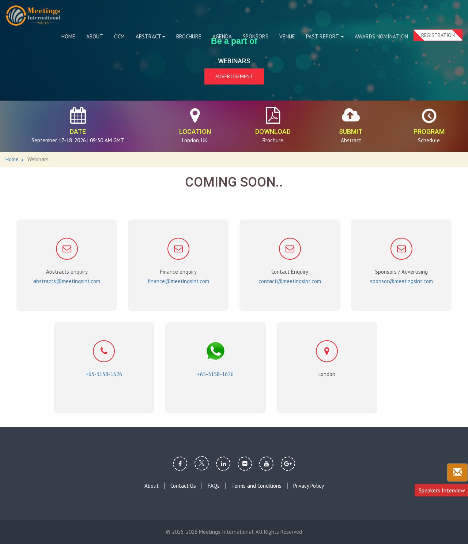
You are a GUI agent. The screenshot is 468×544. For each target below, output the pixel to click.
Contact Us (183, 486)
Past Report (323, 36)
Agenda (222, 36)
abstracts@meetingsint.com (66, 281)
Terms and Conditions (256, 486)
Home (68, 36)
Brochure (188, 36)
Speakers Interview (442, 490)
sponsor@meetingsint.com (401, 281)
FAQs (214, 486)
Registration (438, 35)
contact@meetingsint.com (289, 281)
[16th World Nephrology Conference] (32, 15)
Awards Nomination (381, 36)
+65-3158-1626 (104, 374)
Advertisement (234, 76)
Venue (287, 36)
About (94, 36)
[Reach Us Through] (457, 472)
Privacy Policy (308, 486)
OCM (119, 36)
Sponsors (255, 36)
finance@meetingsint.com (178, 281)
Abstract (149, 36)
